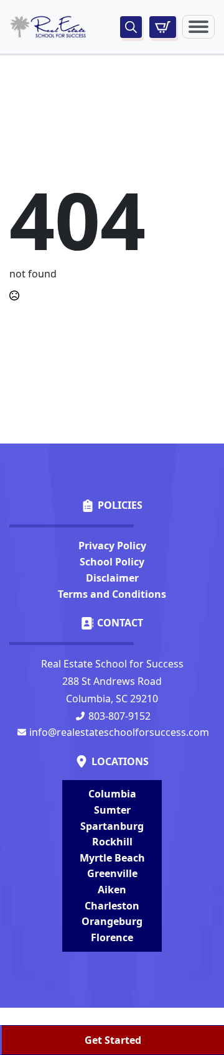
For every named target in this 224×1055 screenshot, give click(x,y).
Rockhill (112, 841)
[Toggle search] (131, 27)
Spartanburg (112, 826)
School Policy (112, 562)
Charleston (112, 906)
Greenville (112, 873)
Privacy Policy (112, 545)
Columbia (112, 794)
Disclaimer (112, 578)
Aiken (112, 889)
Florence (112, 937)
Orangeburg (112, 921)
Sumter (112, 810)
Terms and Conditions (112, 594)
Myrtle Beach (112, 858)
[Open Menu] (198, 27)
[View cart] (162, 27)
